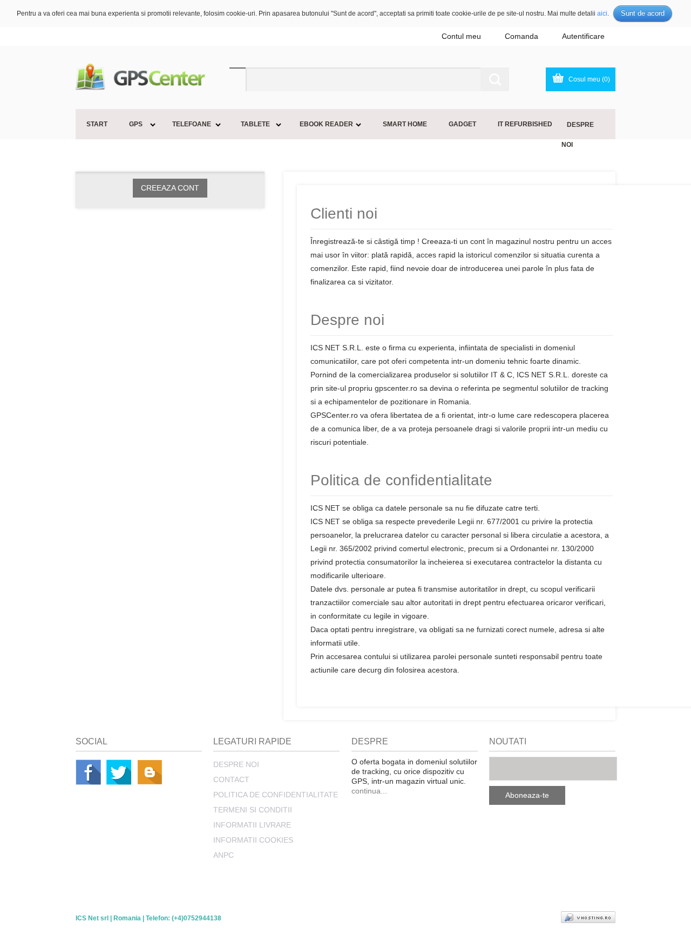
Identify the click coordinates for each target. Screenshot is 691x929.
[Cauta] (494, 79)
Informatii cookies (253, 840)
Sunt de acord (643, 13)
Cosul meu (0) (589, 79)
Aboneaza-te (527, 795)
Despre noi (236, 764)
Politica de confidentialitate (275, 794)
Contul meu (461, 36)
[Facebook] (88, 772)
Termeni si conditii (252, 809)
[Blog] (149, 772)
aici (602, 13)
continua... (369, 790)
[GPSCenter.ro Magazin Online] (152, 77)
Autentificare (583, 36)
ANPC (223, 855)
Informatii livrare (252, 824)
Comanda (521, 36)
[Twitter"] (119, 772)
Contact (231, 779)
